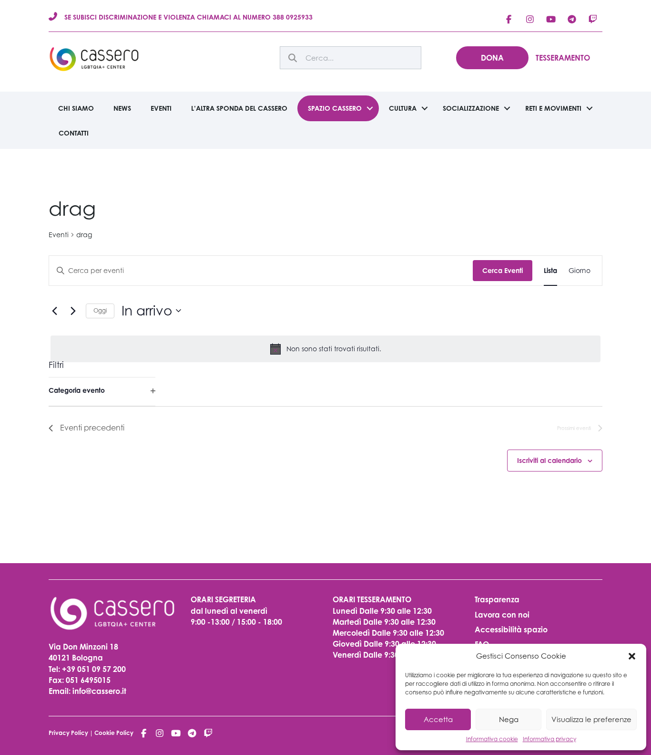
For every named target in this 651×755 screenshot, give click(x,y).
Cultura (403, 108)
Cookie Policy (113, 732)
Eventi (161, 108)
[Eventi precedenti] (54, 310)
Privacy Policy (68, 732)
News (122, 108)
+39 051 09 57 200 (94, 669)
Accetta (438, 719)
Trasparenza (497, 599)
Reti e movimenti (553, 108)
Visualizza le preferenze (591, 719)
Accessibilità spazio (511, 629)
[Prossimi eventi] (73, 310)
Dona (492, 58)
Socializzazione (471, 108)
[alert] (325, 349)
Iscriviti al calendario (549, 460)
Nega (509, 719)
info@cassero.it (98, 691)
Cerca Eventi (502, 270)
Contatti (74, 133)
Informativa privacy (549, 739)
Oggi (100, 310)
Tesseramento (563, 58)
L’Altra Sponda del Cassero (239, 108)
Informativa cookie (492, 739)
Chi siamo (76, 108)
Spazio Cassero (335, 108)
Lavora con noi (502, 614)
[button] (632, 656)
